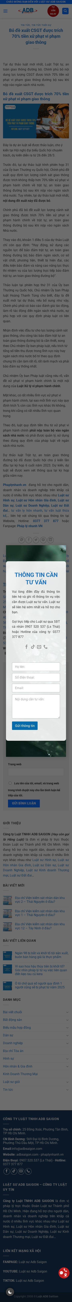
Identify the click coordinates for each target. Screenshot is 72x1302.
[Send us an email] (39, 647)
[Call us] (45, 647)
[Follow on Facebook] (26, 647)
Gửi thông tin (25, 726)
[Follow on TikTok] (33, 647)
